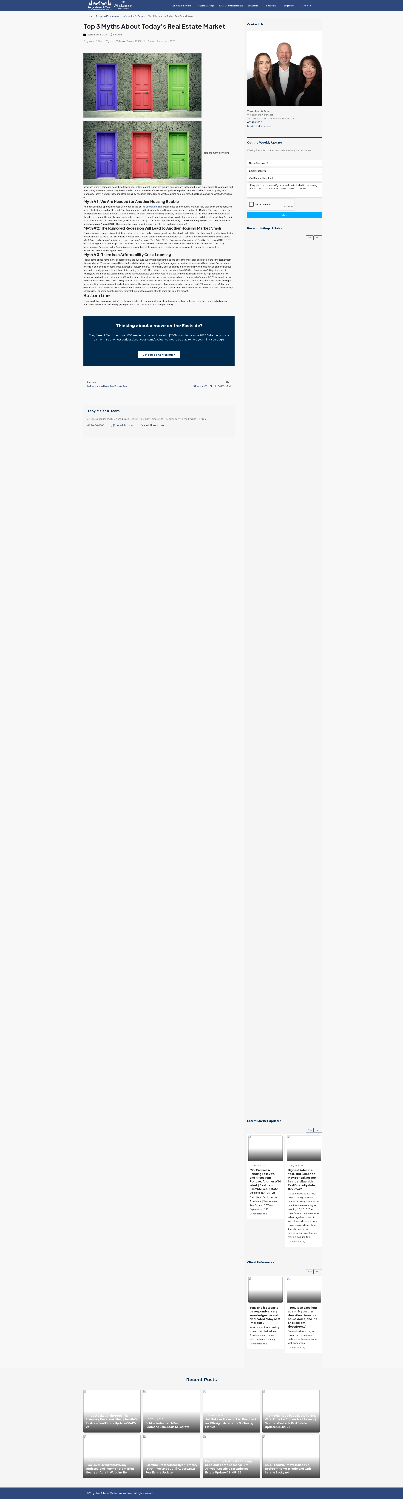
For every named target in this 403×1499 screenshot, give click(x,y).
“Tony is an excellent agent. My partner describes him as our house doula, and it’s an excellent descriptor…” (264, 1317)
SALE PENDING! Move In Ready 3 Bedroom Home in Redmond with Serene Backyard (288, 1468)
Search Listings (206, 5)
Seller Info (271, 5)
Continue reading (258, 1241)
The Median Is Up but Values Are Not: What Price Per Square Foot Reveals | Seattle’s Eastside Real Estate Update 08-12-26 (290, 1421)
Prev (310, 237)
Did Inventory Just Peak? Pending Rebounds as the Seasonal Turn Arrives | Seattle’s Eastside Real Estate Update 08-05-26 (228, 1466)
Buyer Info (253, 5)
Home (89, 16)
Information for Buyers (134, 16)
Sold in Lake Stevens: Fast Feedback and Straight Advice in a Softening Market (231, 1423)
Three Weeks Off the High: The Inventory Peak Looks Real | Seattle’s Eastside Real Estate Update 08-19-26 (111, 1421)
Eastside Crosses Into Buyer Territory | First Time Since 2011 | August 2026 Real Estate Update (172, 1468)
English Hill (289, 5)
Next (318, 237)
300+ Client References (231, 5)
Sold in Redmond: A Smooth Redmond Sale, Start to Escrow (167, 1425)
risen (175, 270)
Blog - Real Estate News (107, 16)
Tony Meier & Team (181, 5)
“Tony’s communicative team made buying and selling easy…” (303, 1313)
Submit (285, 214)
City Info (306, 5)
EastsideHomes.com (152, 425)
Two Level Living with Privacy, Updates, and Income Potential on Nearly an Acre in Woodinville (110, 1468)
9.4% (200, 284)
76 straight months (152, 206)
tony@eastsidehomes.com (122, 425)
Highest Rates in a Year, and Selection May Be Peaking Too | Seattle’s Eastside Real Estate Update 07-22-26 (264, 1179)
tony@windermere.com (260, 126)
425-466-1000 (254, 122)
